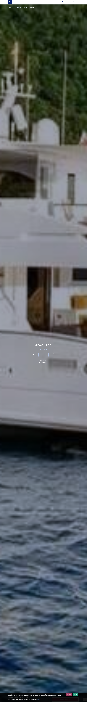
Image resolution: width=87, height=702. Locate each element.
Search (10, 7)
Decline (69, 694)
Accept (76, 694)
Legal (38, 699)
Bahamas (25, 7)
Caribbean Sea (17, 7)
